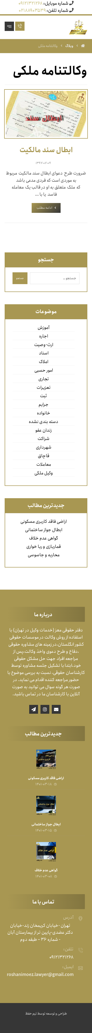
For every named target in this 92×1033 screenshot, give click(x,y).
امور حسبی (43, 370)
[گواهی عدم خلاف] (46, 852)
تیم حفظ (31, 1013)
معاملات (43, 464)
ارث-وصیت (43, 344)
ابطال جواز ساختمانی (43, 529)
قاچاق (43, 455)
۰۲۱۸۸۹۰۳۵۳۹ (32, 10)
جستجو (20, 278)
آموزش (44, 327)
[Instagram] (44, 709)
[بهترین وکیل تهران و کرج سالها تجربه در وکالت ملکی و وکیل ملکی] (78, 27)
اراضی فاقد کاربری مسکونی (43, 521)
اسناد (44, 353)
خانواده (43, 413)
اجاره (43, 336)
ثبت (43, 396)
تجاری (43, 379)
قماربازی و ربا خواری (43, 546)
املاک (43, 361)
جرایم (44, 404)
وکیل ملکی (43, 473)
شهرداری (44, 447)
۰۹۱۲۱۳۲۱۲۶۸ (30, 3)
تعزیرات (44, 387)
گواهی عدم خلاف (43, 538)
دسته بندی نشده (43, 421)
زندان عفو (43, 430)
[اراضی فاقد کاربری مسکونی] (46, 759)
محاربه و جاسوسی (44, 555)
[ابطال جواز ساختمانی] (46, 805)
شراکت (44, 438)
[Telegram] (33, 709)
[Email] (56, 709)
